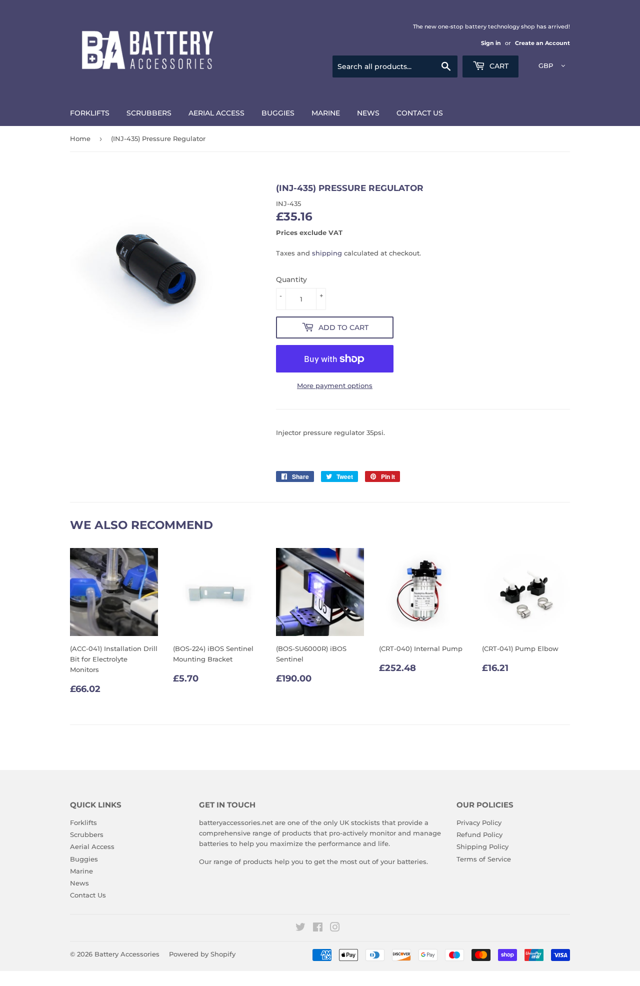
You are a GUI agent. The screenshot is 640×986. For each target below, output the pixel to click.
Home (80, 138)
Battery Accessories (127, 954)
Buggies (278, 113)
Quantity (291, 279)
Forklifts (90, 113)
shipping (327, 253)
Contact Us (419, 113)
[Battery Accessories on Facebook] (317, 928)
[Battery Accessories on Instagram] (335, 928)
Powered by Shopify (202, 954)
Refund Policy (479, 834)
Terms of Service (483, 859)
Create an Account (542, 43)
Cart (498, 66)
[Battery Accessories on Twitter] (301, 928)
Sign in (491, 43)
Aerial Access (216, 113)
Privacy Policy (479, 822)
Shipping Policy (482, 846)
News (368, 113)
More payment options (334, 386)
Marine (326, 113)
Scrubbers (149, 113)
